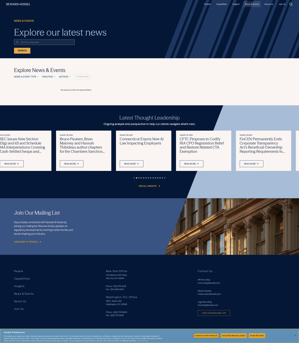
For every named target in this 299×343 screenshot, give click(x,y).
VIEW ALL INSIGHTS (148, 186)
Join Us (282, 4)
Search (22, 50)
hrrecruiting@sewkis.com (209, 283)
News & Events (252, 4)
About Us (268, 4)
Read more (70, 163)
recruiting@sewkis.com (208, 305)
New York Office (116, 271)
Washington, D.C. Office (121, 297)
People (207, 4)
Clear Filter (83, 76)
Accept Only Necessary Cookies (234, 335)
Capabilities (221, 4)
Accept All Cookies (257, 335)
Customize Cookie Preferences (206, 335)
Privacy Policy (142, 340)
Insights (236, 4)
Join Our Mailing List (214, 313)
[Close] (295, 335)
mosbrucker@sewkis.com (209, 294)
